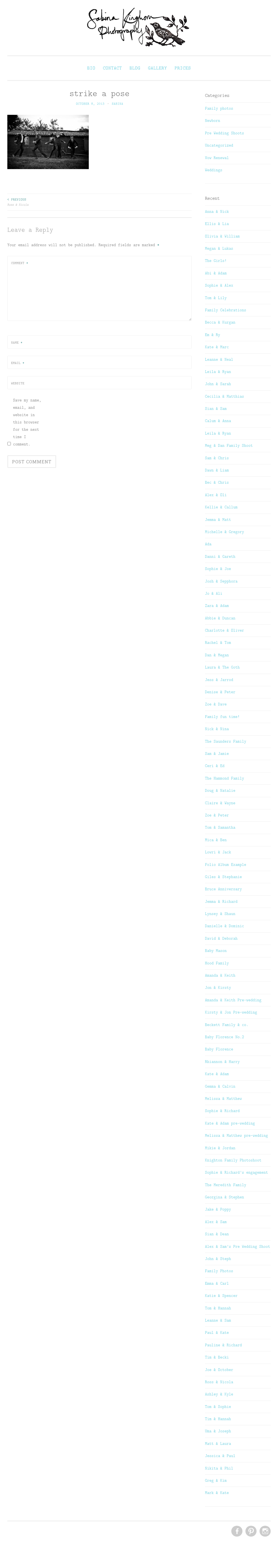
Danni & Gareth (220, 556)
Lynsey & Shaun (220, 913)
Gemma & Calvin (220, 1086)
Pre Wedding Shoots (224, 133)
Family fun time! (222, 716)
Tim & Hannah (218, 1418)
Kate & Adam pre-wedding (230, 1123)
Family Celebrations (225, 310)
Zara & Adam (217, 605)
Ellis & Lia (217, 223)
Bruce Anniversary (223, 889)
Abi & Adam (216, 273)
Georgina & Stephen (224, 1197)
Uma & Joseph (218, 1431)
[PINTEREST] (250, 1531)
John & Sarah (218, 384)
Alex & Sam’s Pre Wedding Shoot (237, 1246)
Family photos (219, 108)
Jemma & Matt (218, 519)
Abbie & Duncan (220, 618)
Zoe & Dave (216, 704)
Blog (134, 68)
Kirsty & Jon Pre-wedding (231, 1012)
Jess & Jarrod (219, 679)
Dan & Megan (217, 655)
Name (17, 342)
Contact (112, 68)
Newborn (212, 120)
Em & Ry (212, 334)
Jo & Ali (213, 593)
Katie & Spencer (221, 1295)
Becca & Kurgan (220, 322)
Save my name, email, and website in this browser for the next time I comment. (27, 422)
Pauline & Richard (223, 1345)
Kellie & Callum (221, 507)
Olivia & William (222, 236)
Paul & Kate (217, 1332)
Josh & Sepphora (221, 581)
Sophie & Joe (218, 568)
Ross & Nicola (18, 202)
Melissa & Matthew (223, 1098)
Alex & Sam (216, 1221)
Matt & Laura (218, 1443)
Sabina (117, 104)
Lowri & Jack (218, 852)
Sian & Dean (217, 1234)
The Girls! (216, 260)
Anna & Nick (217, 211)
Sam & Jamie (217, 753)
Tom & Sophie (218, 1406)
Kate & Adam (217, 1074)
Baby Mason (216, 950)
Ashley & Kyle (219, 1394)
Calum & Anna (218, 420)
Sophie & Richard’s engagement (236, 1172)
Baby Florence (219, 1049)
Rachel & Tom (218, 642)
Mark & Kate (217, 1492)
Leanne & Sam (218, 1320)
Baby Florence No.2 (224, 1037)
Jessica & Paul (220, 1455)
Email (17, 363)
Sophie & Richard (222, 1110)
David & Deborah (221, 938)
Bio (91, 68)
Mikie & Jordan (220, 1148)
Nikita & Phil (219, 1468)
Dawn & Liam (217, 470)
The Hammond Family (224, 778)
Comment (19, 263)
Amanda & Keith (220, 975)
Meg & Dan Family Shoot (229, 445)
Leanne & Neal (219, 359)
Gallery (157, 68)
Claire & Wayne (220, 803)
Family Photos (219, 1271)
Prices (183, 68)
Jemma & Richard (221, 901)
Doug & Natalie (220, 790)
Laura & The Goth (222, 667)
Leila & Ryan (218, 371)
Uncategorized (219, 145)
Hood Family (217, 963)
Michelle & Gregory (224, 531)
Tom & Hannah (218, 1308)
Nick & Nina (217, 729)
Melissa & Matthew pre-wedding (236, 1135)
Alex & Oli (216, 495)
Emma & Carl (217, 1283)
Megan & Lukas (219, 248)
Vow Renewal (217, 157)
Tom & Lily (216, 297)
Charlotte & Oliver (224, 630)
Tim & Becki (217, 1357)
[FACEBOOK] (236, 1531)
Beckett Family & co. (226, 1024)
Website (17, 383)
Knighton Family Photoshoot (233, 1160)
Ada (208, 544)
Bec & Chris (217, 482)
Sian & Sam (216, 408)
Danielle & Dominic (224, 926)
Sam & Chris (217, 458)
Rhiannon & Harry (222, 1061)
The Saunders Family (225, 741)
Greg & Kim (216, 1480)
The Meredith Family (225, 1185)
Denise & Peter (220, 692)
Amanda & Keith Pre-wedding (233, 1000)
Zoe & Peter (217, 815)
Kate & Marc (217, 347)
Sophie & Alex (219, 285)
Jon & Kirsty (218, 987)
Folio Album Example (225, 864)
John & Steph (218, 1258)
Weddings (213, 170)
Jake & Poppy (218, 1209)
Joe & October (219, 1369)
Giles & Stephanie (223, 876)
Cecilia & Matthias (224, 396)
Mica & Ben (216, 840)
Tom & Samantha (220, 827)
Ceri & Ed (215, 765)
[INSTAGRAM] (264, 1531)
